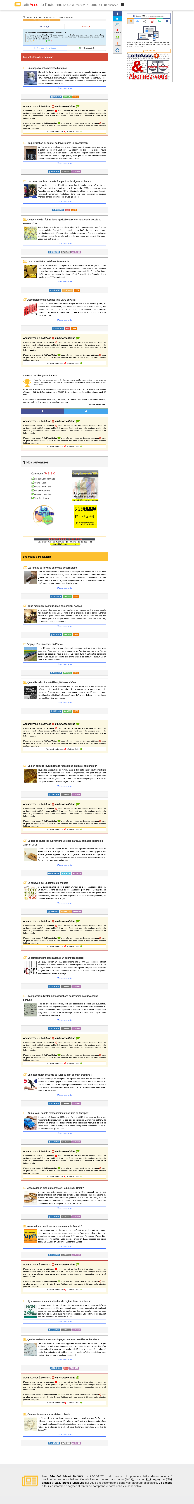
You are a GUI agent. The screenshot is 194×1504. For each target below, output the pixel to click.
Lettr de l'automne (69, 5)
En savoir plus (150, 51)
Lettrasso (42, 26)
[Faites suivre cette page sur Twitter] (117, 18)
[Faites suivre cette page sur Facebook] (117, 13)
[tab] (130, 21)
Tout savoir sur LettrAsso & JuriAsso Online (63, 131)
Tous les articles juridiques (46, 48)
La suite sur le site (65, 88)
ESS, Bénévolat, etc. (87, 48)
